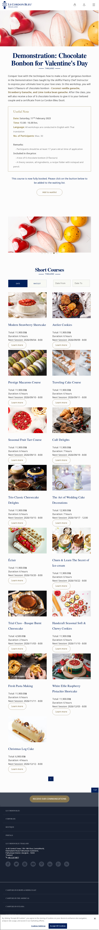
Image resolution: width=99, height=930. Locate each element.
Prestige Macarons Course (24, 382)
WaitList (37, 283)
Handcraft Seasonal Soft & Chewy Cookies (69, 625)
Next (88, 239)
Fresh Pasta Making (20, 686)
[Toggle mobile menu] (94, 5)
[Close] (95, 918)
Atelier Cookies (62, 325)
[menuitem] (74, 5)
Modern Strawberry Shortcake (27, 325)
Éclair (12, 560)
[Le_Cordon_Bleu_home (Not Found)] (17, 5)
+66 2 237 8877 (13, 857)
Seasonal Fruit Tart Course (25, 440)
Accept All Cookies (58, 926)
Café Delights (60, 440)
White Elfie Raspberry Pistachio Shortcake (66, 688)
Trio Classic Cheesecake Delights (23, 500)
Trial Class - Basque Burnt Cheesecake (24, 625)
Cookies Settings (38, 926)
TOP (95, 790)
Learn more (17, 345)
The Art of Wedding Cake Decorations (68, 500)
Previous (10, 239)
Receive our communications (49, 798)
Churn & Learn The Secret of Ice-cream (70, 562)
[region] (49, 922)
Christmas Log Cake (21, 749)
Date (18, 283)
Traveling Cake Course (66, 382)
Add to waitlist (49, 192)
